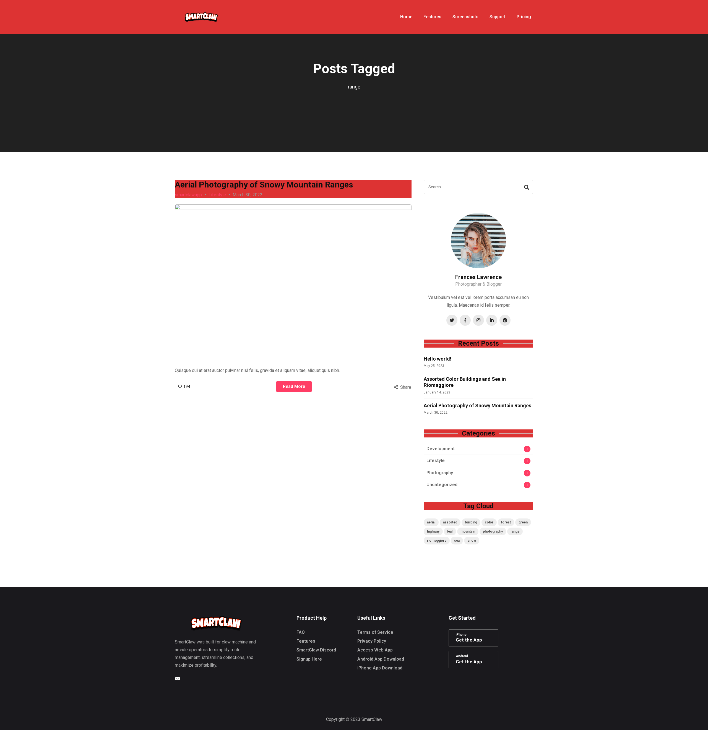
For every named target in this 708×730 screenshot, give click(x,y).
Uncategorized (441, 484)
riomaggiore (436, 541)
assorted (450, 522)
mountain (467, 531)
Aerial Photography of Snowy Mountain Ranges (264, 184)
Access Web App (375, 650)
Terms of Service (375, 632)
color (489, 522)
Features (305, 641)
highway (433, 531)
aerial (431, 522)
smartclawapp (188, 194)
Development (440, 448)
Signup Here (309, 659)
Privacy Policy (371, 641)
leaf (450, 531)
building (471, 522)
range (515, 531)
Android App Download (380, 659)
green (523, 522)
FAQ (300, 632)
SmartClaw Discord (316, 650)
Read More (294, 386)
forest (506, 522)
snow (471, 541)
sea (457, 541)
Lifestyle (217, 194)
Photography (439, 472)
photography (493, 531)
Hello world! (437, 359)
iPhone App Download (379, 668)
